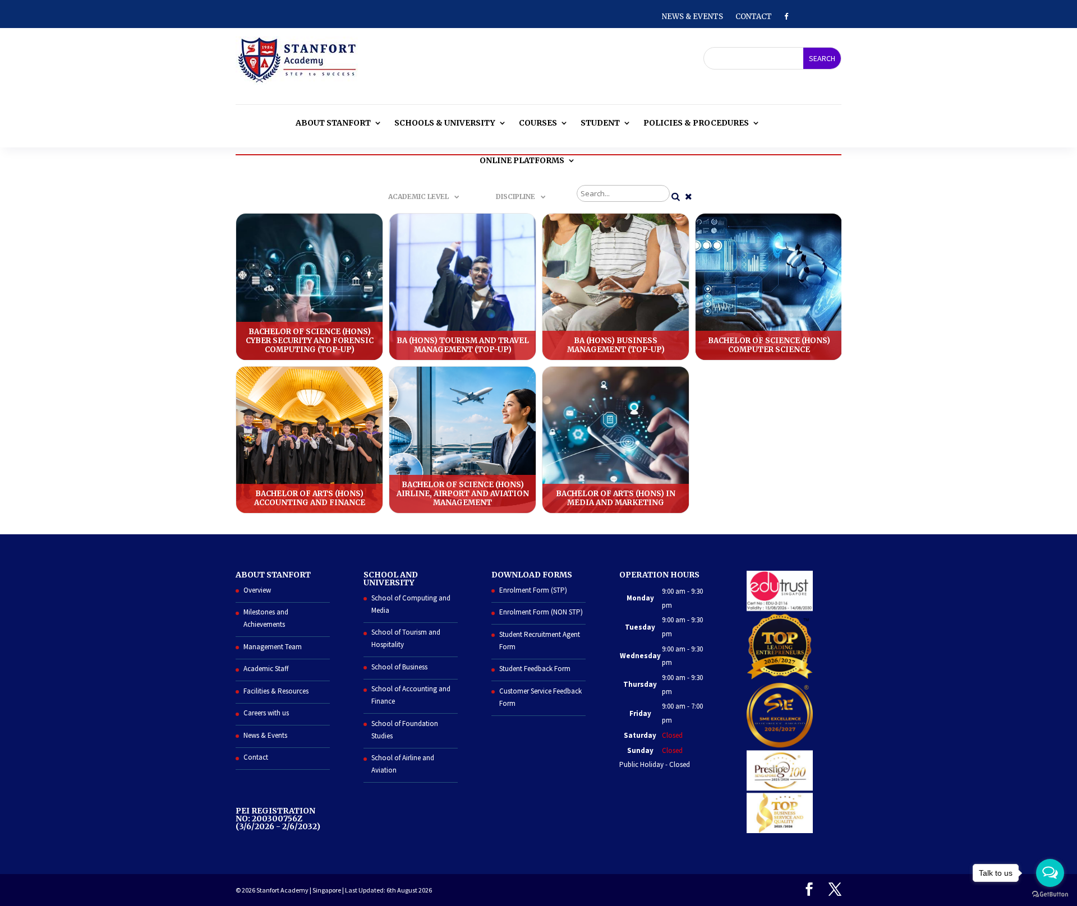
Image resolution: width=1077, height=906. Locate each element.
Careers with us (266, 713)
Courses (538, 123)
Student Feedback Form (534, 668)
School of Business (399, 667)
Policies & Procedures (696, 123)
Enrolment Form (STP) (533, 590)
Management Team (272, 646)
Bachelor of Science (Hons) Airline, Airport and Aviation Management (462, 440)
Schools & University (444, 123)
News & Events (692, 17)
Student (600, 123)
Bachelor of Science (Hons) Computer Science (769, 287)
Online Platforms (522, 160)
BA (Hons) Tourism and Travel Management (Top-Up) (462, 287)
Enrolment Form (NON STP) (541, 612)
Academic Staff (266, 668)
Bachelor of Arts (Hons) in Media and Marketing (615, 440)
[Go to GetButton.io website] (1050, 894)
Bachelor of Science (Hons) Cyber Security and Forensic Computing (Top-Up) (309, 287)
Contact (753, 17)
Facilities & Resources (276, 691)
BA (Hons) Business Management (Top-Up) (615, 287)
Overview (257, 590)
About (333, 123)
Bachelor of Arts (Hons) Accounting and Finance (309, 440)
